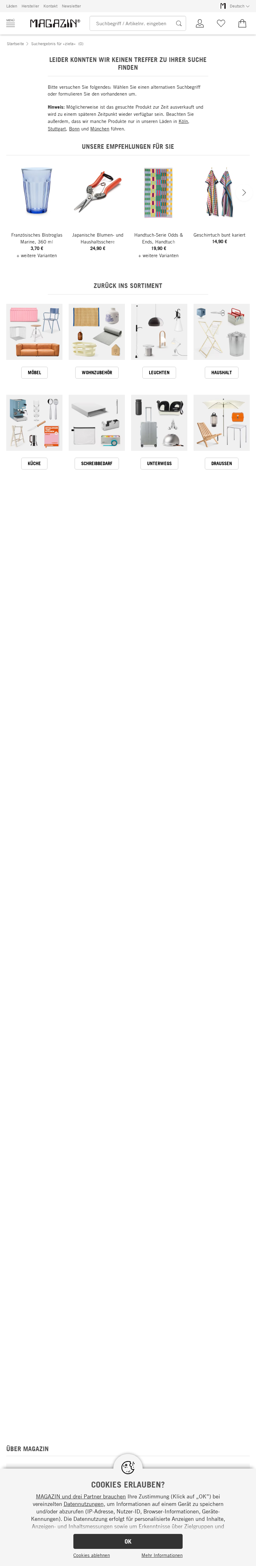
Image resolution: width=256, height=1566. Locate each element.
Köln (183, 121)
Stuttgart (57, 128)
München (99, 128)
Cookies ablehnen (91, 1555)
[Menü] (10, 23)
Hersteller (30, 5)
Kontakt (50, 5)
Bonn (74, 128)
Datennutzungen (84, 1503)
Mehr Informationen (162, 1555)
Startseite (15, 43)
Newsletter (71, 5)
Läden (11, 5)
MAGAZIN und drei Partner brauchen (81, 1496)
